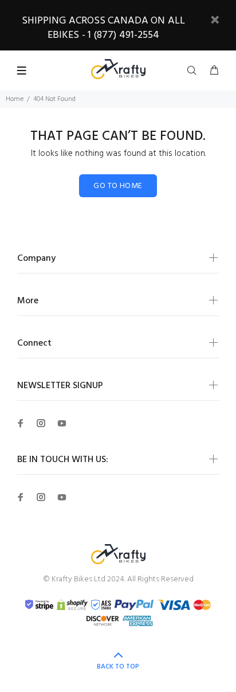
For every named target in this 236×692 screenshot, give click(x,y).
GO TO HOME (117, 186)
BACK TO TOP (118, 667)
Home (14, 99)
